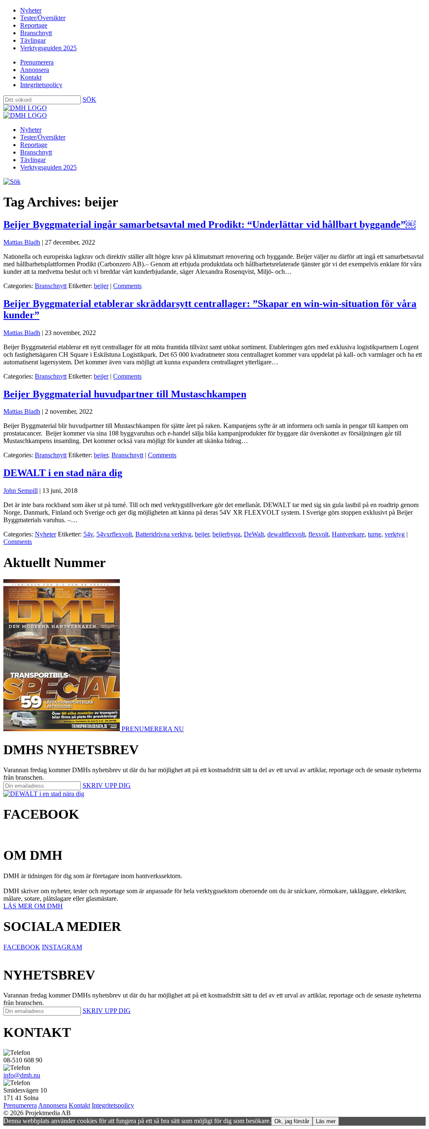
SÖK (89, 99)
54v (88, 534)
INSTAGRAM (62, 947)
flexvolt (318, 534)
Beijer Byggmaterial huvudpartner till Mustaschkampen (124, 394)
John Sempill (20, 490)
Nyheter (30, 10)
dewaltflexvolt (286, 534)
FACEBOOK (21, 947)
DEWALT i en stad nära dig (62, 472)
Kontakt (30, 77)
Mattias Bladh (21, 242)
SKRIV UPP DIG (107, 785)
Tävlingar (33, 40)
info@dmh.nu (21, 1075)
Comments (127, 285)
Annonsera (34, 69)
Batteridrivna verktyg (163, 534)
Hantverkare (348, 534)
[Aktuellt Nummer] (62, 728)
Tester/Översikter (42, 17)
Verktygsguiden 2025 (48, 48)
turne (374, 534)
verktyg (395, 534)
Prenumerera (37, 62)
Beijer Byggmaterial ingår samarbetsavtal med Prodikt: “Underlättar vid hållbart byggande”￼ (209, 224)
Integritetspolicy (41, 84)
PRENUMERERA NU (152, 728)
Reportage (33, 25)
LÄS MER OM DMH (33, 906)
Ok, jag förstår (291, 1121)
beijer (101, 285)
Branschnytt (36, 32)
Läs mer (326, 1121)
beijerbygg (226, 534)
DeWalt (254, 534)
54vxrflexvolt (114, 534)
